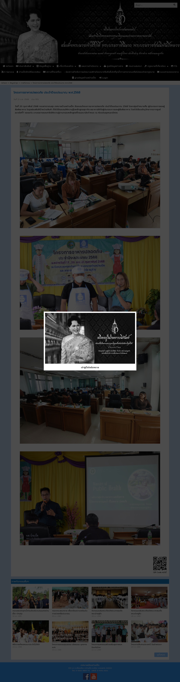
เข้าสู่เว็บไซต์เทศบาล (90, 367)
